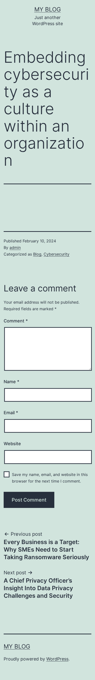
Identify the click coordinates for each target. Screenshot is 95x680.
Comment (16, 320)
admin (15, 247)
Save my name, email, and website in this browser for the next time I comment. (50, 478)
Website (12, 443)
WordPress (57, 658)
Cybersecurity (56, 254)
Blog (37, 254)
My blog (47, 9)
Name (11, 381)
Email (11, 412)
